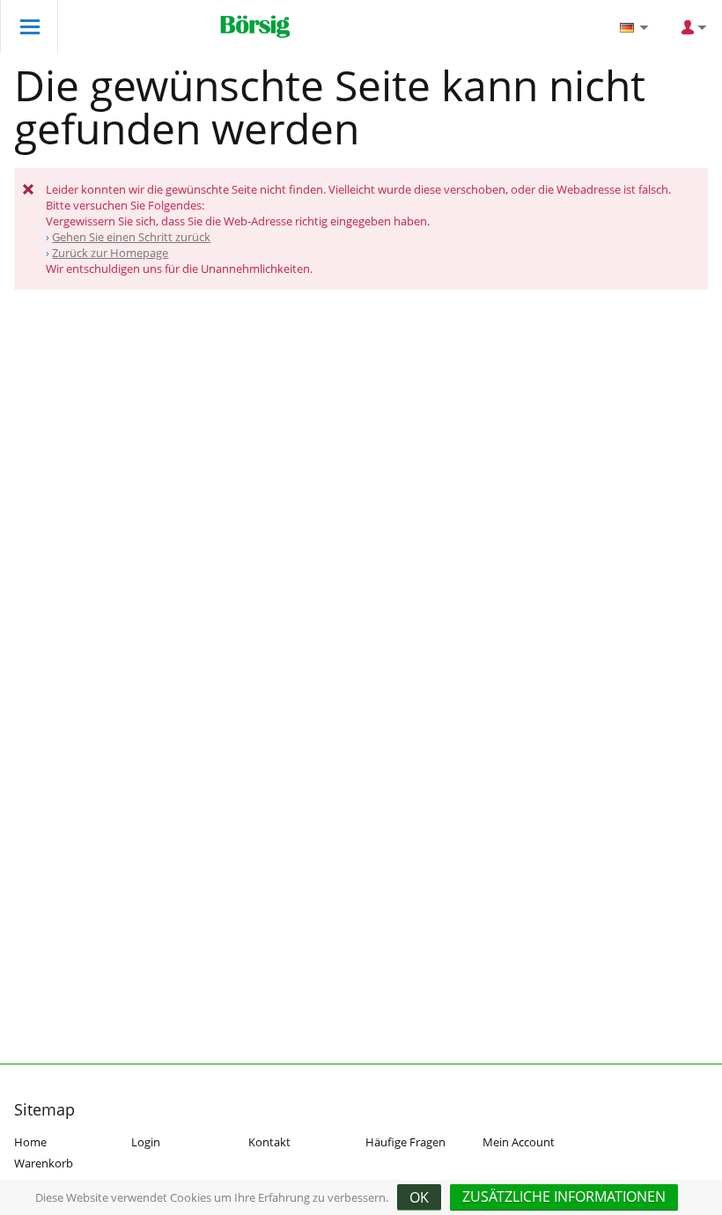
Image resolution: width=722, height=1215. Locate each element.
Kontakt (269, 1142)
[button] (564, 1197)
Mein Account (519, 1142)
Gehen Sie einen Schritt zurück (131, 237)
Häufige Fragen (405, 1142)
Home (30, 1142)
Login (145, 1142)
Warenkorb (43, 1163)
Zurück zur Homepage (110, 253)
